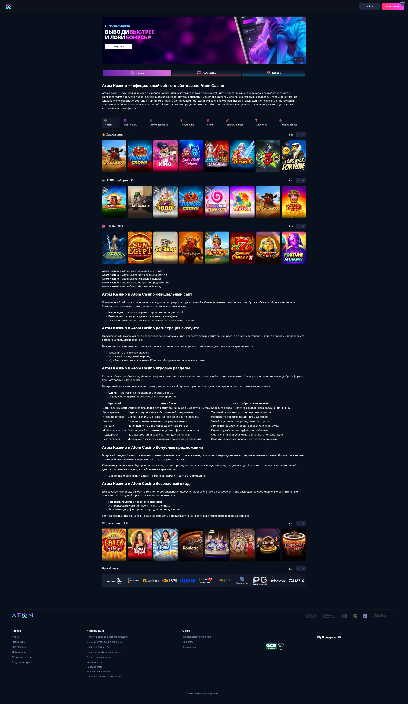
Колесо (276, 72)
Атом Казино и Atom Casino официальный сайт (132, 271)
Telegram (188, 641)
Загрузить (207, 45)
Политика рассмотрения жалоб (104, 676)
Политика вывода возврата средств (107, 636)
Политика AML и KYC (98, 647)
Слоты (210, 124)
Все (291, 135)
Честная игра (94, 662)
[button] (296, 59)
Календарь (209, 72)
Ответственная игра (98, 657)
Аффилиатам (189, 647)
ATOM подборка (159, 124)
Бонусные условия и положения (105, 641)
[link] (114, 580)
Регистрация (392, 6)
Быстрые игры (235, 124)
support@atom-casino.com (197, 636)
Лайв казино (19, 652)
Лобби (108, 124)
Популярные (187, 124)
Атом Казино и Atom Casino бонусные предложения (135, 282)
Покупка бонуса (288, 124)
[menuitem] (22, 636)
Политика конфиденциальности (104, 652)
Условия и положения (99, 671)
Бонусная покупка (22, 662)
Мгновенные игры (22, 657)
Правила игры (94, 666)
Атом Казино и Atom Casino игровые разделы (131, 278)
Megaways (261, 124)
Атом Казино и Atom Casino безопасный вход (131, 286)
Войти (370, 6)
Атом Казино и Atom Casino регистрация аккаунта (134, 274)
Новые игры (131, 124)
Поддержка (329, 637)
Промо (140, 73)
